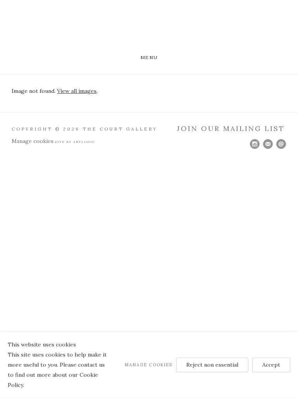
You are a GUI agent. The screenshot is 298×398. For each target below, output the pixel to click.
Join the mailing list (268, 144)
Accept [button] (271, 364)
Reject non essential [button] (212, 364)
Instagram (255, 144)
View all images (77, 90)
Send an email (281, 144)
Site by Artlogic (75, 142)
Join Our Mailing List (231, 128)
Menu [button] (149, 57)
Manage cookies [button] (33, 141)
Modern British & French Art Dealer (149, 28)
